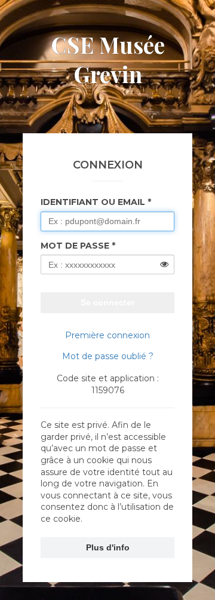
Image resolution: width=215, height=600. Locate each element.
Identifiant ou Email (93, 202)
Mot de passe (75, 245)
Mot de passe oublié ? (107, 356)
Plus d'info (108, 547)
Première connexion (107, 335)
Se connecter (107, 302)
